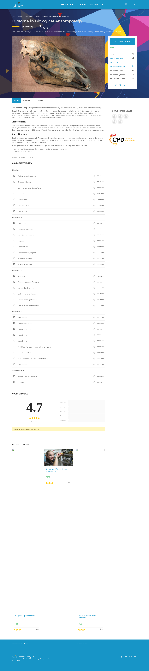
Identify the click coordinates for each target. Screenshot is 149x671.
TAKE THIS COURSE (122, 41)
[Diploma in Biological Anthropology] (58, 64)
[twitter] (126, 656)
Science (38, 16)
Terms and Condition (20, 644)
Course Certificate (117, 67)
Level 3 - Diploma (116, 58)
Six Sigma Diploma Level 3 (25, 616)
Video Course (29, 16)
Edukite (24, 657)
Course (20, 16)
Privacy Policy (81, 644)
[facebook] (121, 656)
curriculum (27, 101)
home (16, 101)
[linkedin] (135, 656)
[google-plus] (130, 656)
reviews (40, 101)
